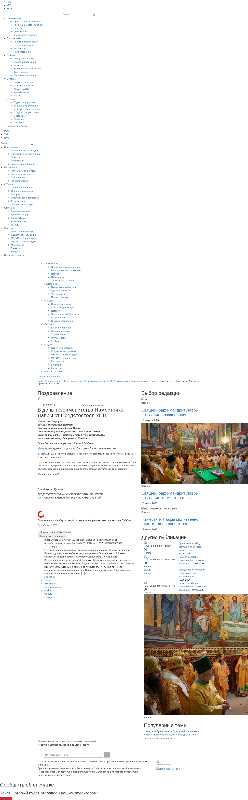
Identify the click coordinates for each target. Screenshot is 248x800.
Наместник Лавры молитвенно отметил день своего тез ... (169, 521)
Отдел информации (24, 102)
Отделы (11, 98)
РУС (9, 1)
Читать (147, 552)
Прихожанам (14, 18)
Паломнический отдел (25, 41)
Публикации (20, 31)
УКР (9, 5)
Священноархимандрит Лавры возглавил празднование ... (170, 412)
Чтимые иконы (21, 92)
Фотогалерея (20, 71)
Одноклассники (52, 586)
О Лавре (11, 55)
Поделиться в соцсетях (52, 535)
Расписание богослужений (28, 24)
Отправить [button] (6, 798)
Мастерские (20, 115)
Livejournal (50, 597)
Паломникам (14, 38)
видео (156, 734)
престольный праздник (156, 737)
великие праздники (179, 734)
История (18, 65)
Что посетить (20, 48)
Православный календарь (27, 21)
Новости (18, 28)
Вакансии (18, 119)
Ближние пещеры (23, 82)
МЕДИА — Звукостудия (26, 112)
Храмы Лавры (21, 88)
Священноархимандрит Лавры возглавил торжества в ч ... (170, 495)
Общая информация (25, 61)
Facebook (49, 576)
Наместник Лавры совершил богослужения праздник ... (192, 560)
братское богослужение (186, 731)
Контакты (18, 122)
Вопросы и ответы (17, 125)
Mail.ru (48, 590)
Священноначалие (23, 58)
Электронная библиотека (27, 68)
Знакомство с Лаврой (25, 34)
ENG (9, 8)
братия (164, 734)
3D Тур (17, 95)
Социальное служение (25, 105)
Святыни (11, 78)
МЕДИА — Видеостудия (26, 109)
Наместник (150, 731)
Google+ (48, 593)
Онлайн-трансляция (24, 75)
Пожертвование (22, 51)
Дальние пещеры (23, 85)
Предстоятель (164, 731)
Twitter (47, 580)
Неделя (148, 734)
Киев (193, 734)
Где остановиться (23, 45)
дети (172, 737)
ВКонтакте (50, 583)
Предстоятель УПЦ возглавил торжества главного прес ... (189, 546)
